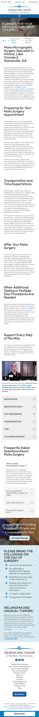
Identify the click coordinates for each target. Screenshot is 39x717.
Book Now (19, 694)
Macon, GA (26, 89)
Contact (19, 679)
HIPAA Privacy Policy (9, 707)
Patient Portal (19, 2)
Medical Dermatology (19, 664)
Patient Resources (20, 681)
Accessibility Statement (23, 707)
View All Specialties (19, 671)
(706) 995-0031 (11, 639)
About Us (19, 675)
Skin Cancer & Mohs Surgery (19, 666)
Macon (23, 387)
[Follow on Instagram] (19, 660)
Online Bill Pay (33, 2)
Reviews (19, 677)
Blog (19, 688)
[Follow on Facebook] (16, 660)
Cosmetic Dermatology (20, 668)
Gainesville (12, 387)
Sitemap (33, 707)
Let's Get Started (19, 538)
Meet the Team (19, 673)
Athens (24, 385)
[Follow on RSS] (22, 660)
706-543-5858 (6, 2)
